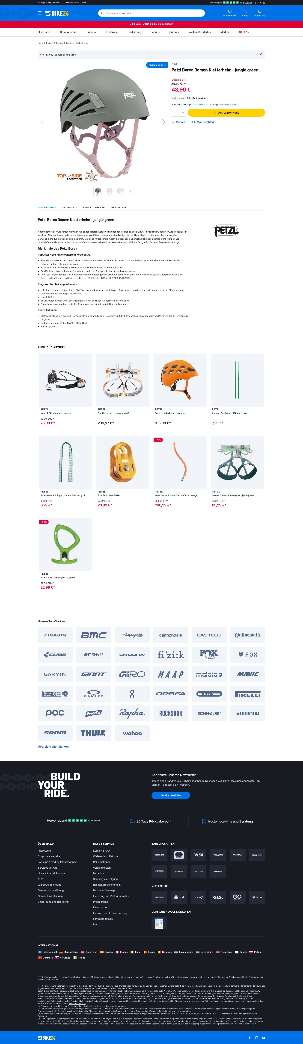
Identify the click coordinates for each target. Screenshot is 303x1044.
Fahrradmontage (103, 918)
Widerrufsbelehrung (49, 884)
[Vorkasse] (179, 871)
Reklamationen (101, 862)
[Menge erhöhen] (183, 112)
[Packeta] (257, 897)
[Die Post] (198, 897)
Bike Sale (135, 23)
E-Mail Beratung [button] (204, 122)
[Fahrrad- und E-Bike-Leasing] (218, 871)
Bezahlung (99, 873)
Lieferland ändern (124, 988)
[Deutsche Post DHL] (159, 897)
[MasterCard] (179, 855)
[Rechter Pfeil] (89, 380)
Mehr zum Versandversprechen (176, 1011)
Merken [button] (180, 122)
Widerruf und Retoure (105, 856)
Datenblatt (70, 207)
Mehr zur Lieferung (77, 1003)
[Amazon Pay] (159, 871)
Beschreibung (47, 207)
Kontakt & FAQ (101, 850)
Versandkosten (102, 867)
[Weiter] (164, 122)
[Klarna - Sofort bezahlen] (257, 855)
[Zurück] (42, 122)
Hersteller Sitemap (104, 890)
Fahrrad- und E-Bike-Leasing (110, 913)
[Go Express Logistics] (238, 897)
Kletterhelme (82, 43)
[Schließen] (261, 53)
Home (40, 43)
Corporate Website (49, 856)
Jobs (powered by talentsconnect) (58, 862)
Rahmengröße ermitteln (107, 884)
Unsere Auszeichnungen (52, 873)
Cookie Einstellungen (50, 896)
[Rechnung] (159, 855)
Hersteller (119, 207)
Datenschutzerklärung (51, 890)
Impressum (44, 850)
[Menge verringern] (174, 112)
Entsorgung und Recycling (53, 901)
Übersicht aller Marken (53, 746)
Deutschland (230, 104)
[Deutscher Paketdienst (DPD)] (179, 897)
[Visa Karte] (198, 855)
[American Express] (218, 855)
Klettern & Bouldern (65, 43)
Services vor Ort (47, 867)
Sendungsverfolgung (105, 879)
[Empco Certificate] (159, 923)
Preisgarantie (101, 901)
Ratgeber (98, 924)
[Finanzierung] (198, 871)
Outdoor (49, 43)
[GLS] (218, 897)
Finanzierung (100, 907)
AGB (40, 879)
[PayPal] (238, 855)
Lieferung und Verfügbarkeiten (111, 896)
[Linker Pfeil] (42, 380)
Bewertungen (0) (94, 207)
